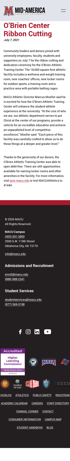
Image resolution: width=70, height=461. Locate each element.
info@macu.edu (15, 254)
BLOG (50, 427)
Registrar (63, 395)
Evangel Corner (27, 411)
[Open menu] (65, 10)
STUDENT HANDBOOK (30, 427)
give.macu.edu (19, 180)
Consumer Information (25, 419)
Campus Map (53, 419)
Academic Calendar (14, 403)
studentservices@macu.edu (23, 299)
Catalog (6, 395)
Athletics (22, 395)
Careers (37, 403)
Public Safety (42, 395)
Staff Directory (58, 403)
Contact (48, 411)
